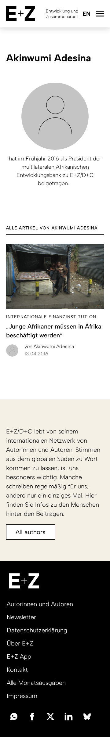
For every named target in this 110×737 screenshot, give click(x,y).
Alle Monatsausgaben (36, 682)
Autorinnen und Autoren (40, 604)
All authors (31, 532)
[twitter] (50, 716)
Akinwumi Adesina (49, 346)
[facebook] (32, 716)
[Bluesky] (87, 716)
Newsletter (21, 617)
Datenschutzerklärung (37, 630)
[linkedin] (68, 716)
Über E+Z (20, 643)
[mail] (13, 716)
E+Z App (19, 656)
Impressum (22, 695)
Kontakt (17, 669)
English (86, 14)
